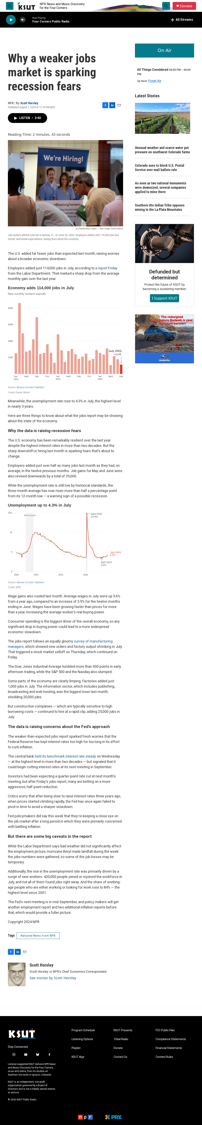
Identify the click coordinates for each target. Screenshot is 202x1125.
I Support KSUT (164, 298)
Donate (186, 6)
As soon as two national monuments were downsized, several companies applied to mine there (160, 187)
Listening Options (82, 1039)
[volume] (22, 19)
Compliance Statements (171, 1039)
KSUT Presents (123, 1030)
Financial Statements (169, 1048)
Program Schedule (83, 1030)
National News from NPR (38, 935)
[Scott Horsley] (17, 974)
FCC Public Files (165, 1030)
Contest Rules (164, 1056)
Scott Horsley (29, 103)
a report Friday (106, 268)
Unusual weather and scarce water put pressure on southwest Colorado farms (162, 150)
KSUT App (78, 1056)
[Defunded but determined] (164, 243)
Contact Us (120, 1056)
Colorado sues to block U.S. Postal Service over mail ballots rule (159, 167)
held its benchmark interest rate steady (65, 756)
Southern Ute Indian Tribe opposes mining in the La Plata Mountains (159, 207)
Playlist (76, 1048)
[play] (11, 20)
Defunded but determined (164, 275)
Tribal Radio (121, 1039)
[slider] (29, 20)
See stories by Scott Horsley (53, 977)
